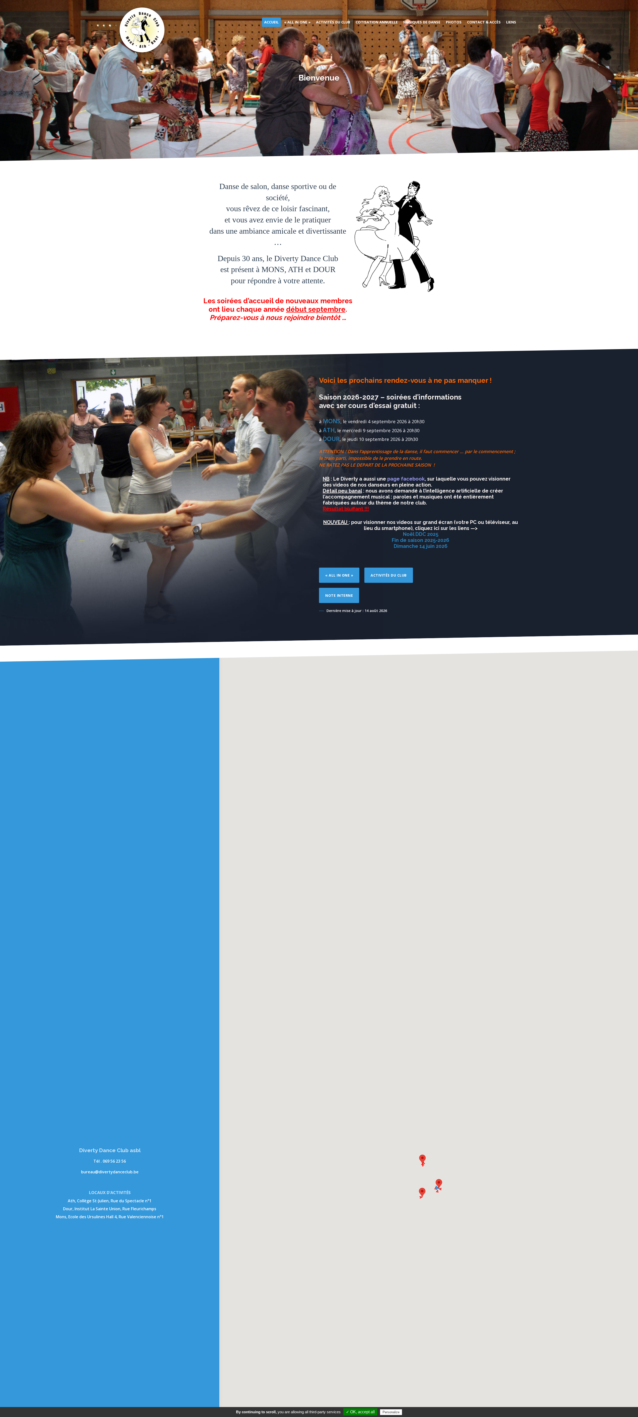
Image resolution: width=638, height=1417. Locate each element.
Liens (511, 22)
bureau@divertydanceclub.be (110, 1172)
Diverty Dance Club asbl (142, 29)
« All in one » (297, 22)
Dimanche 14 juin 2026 (421, 546)
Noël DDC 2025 (420, 534)
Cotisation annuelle (377, 22)
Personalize (391, 1412)
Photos (454, 22)
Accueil (271, 22)
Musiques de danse (421, 22)
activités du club (389, 575)
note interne (339, 595)
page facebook (406, 479)
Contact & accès (484, 22)
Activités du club (333, 22)
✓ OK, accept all (360, 1412)
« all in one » (339, 575)
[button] (422, 1159)
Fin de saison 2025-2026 (420, 540)
